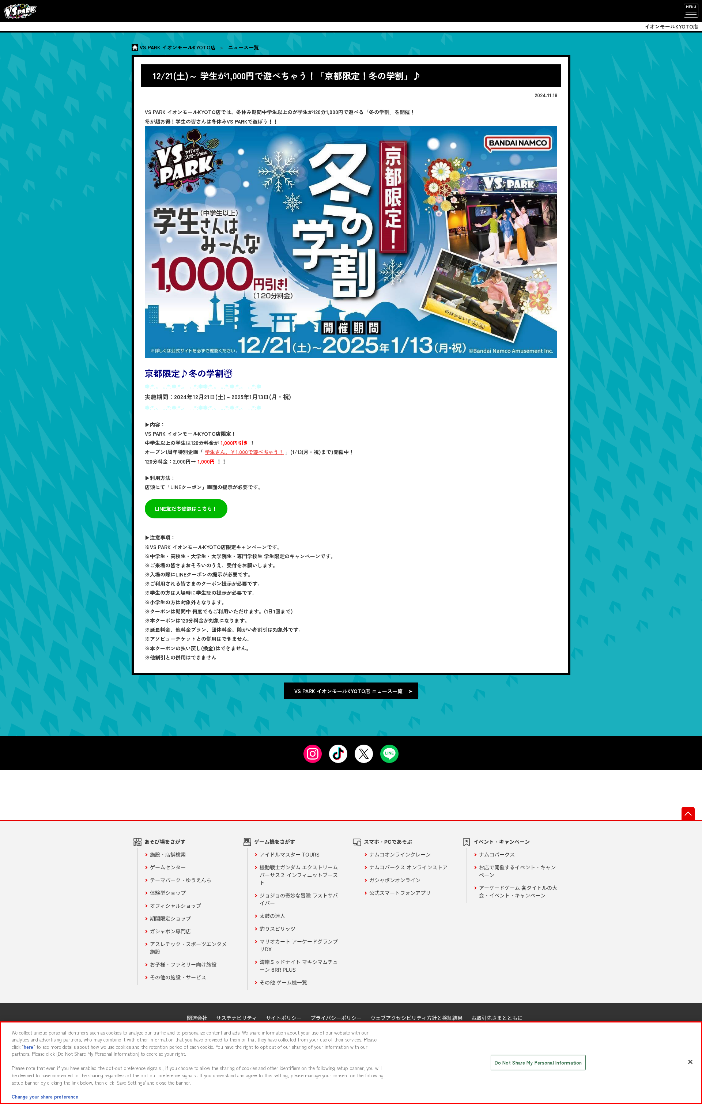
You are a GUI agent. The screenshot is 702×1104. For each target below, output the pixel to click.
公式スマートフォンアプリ (400, 893)
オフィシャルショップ (175, 906)
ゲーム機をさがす (274, 842)
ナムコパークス (497, 854)
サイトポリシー (284, 1018)
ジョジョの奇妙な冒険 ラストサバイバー (299, 899)
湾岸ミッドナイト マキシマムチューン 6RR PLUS (299, 966)
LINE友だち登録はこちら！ (186, 508)
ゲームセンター (168, 867)
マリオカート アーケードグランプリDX (299, 945)
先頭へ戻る (688, 813)
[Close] (690, 1062)
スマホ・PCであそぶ (388, 842)
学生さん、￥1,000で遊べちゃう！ (244, 451)
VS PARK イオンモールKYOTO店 (178, 47)
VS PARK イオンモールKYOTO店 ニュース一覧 (348, 691)
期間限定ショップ (170, 918)
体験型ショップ (168, 893)
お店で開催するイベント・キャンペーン (517, 871)
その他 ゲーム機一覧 (283, 982)
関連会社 (197, 1018)
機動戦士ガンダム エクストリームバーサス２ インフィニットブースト (299, 875)
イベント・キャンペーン (501, 842)
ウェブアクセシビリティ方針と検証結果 (416, 1018)
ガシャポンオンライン (394, 880)
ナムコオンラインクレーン (400, 854)
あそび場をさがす (164, 842)
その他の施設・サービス (178, 977)
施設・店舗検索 (168, 854)
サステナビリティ (236, 1018)
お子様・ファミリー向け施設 (183, 964)
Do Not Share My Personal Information (538, 1062)
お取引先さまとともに (496, 1018)
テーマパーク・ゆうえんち (180, 880)
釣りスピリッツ (277, 929)
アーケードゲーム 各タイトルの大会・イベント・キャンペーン (518, 892)
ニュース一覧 (243, 47)
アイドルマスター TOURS (290, 854)
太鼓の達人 (272, 916)
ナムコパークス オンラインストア (408, 867)
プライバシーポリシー (336, 1018)
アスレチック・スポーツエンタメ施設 (188, 948)
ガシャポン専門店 (170, 931)
